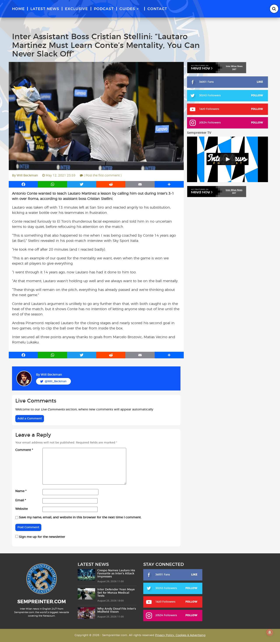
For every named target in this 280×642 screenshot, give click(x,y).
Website (21, 508)
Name (20, 491)
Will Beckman (27, 175)
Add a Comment (30, 418)
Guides (127, 9)
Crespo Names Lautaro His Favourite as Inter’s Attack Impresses (116, 573)
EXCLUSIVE (76, 9)
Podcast (104, 9)
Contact (157, 9)
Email (20, 500)
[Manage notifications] (269, 632)
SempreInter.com (41, 601)
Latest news (44, 9)
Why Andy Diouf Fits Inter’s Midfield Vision (116, 610)
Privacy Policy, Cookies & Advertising (180, 635)
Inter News (234, 66)
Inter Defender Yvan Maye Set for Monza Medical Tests (116, 592)
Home (18, 9)
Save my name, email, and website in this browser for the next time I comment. (80, 517)
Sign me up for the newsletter (41, 536)
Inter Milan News (234, 190)
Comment (24, 450)
